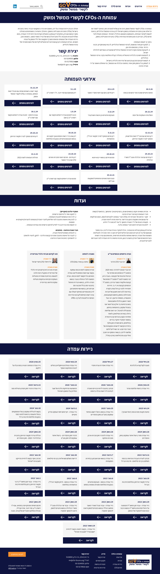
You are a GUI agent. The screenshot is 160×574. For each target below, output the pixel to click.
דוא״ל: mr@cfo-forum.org (79, 560)
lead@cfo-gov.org (65, 64)
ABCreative (12, 568)
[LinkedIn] (15, 6)
